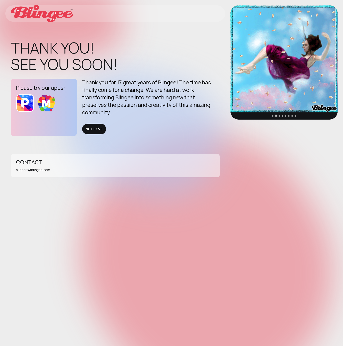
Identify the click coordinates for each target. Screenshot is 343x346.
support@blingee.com (33, 170)
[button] (273, 116)
